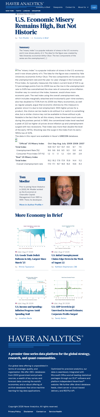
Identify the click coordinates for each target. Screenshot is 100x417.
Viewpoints (58, 7)
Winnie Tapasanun (26, 267)
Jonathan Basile (25, 318)
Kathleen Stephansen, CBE (66, 267)
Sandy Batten (60, 318)
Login (94, 7)
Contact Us (70, 7)
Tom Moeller (24, 38)
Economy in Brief (41, 38)
